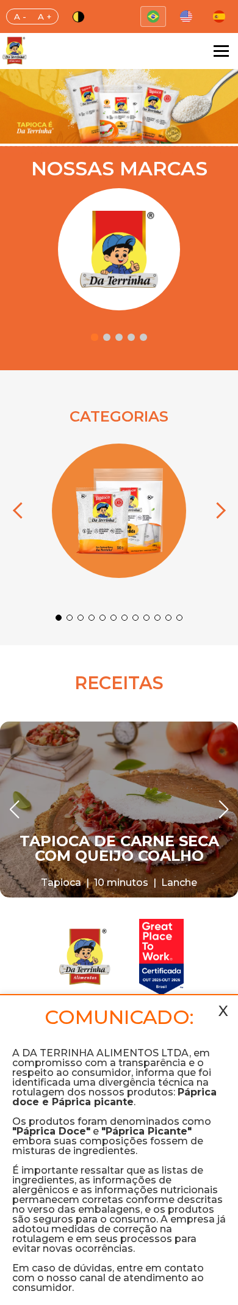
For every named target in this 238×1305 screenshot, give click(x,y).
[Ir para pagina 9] (146, 618)
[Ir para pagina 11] (168, 618)
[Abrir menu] (221, 51)
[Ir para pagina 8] (135, 618)
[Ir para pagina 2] (106, 337)
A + (44, 16)
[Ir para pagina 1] (94, 337)
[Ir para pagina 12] (179, 618)
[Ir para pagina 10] (157, 618)
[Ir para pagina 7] (124, 618)
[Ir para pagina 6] (113, 618)
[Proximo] (217, 510)
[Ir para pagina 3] (119, 337)
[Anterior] (20, 510)
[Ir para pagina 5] (143, 337)
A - (20, 16)
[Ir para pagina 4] (131, 337)
